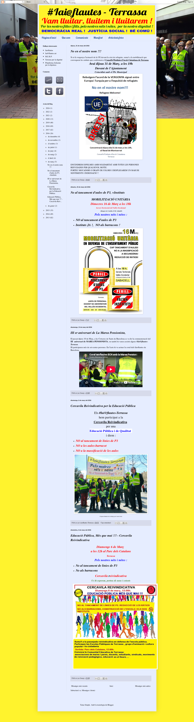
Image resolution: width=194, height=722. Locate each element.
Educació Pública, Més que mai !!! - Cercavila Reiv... (55, 199)
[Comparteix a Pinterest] (106, 180)
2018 (48, 126)
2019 (48, 122)
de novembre (53, 140)
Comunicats (82, 37)
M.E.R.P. (48, 56)
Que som (66, 37)
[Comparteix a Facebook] (103, 180)
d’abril (51, 158)
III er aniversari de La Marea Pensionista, (98, 332)
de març (51, 161)
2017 (48, 129)
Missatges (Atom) (88, 690)
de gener (51, 206)
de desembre (53, 136)
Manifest (98, 37)
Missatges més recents (79, 686)
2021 (48, 115)
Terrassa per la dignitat (53, 59)
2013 (48, 217)
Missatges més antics (142, 686)
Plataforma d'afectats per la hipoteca (53, 64)
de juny (51, 151)
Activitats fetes (115, 37)
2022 (48, 111)
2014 (48, 214)
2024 (48, 108)
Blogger (110, 705)
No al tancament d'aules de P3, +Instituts (98, 192)
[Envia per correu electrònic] (96, 180)
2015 (48, 210)
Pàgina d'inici (49, 37)
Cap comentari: (106, 523)
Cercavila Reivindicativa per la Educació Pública (103, 405)
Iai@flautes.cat (50, 53)
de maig (51, 154)
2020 (48, 119)
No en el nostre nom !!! (86, 51)
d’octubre (52, 143)
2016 (48, 133)
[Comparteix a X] (101, 180)
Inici (111, 686)
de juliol (51, 147)
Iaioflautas (49, 50)
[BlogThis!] (98, 180)
